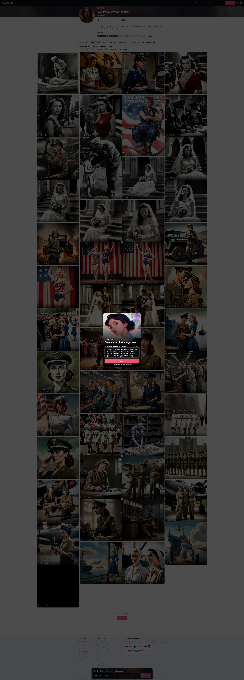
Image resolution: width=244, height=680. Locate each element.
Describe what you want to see (115, 346)
